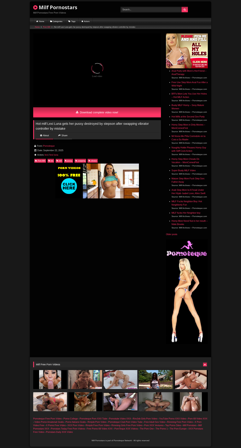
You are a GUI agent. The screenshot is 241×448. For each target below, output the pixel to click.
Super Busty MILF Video (184, 170)
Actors (87, 21)
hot (52, 161)
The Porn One (147, 429)
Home (41, 21)
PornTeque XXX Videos (126, 429)
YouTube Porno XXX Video (172, 418)
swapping (81, 161)
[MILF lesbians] (120, 379)
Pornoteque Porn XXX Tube (93, 418)
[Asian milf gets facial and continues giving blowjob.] (50, 379)
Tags (73, 21)
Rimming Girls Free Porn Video (126, 425)
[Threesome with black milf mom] (156, 379)
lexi (46, 155)
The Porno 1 (162, 429)
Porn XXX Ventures (153, 425)
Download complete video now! (98, 112)
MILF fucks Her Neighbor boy (186, 213)
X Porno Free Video (56, 425)
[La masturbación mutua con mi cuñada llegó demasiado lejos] (156, 401)
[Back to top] (232, 439)
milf (60, 161)
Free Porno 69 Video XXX (100, 429)
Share (64, 135)
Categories (57, 21)
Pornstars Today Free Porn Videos (68, 429)
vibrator (94, 161)
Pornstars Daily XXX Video (59, 432)
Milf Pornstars (189, 425)
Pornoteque (49, 146)
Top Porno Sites (173, 425)
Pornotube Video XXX (120, 418)
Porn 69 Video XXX (197, 418)
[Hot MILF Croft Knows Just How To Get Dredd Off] (50, 401)
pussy (69, 161)
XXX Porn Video (76, 425)
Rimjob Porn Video (97, 422)
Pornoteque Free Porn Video (47, 418)
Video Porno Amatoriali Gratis (49, 422)
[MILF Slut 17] (120, 401)
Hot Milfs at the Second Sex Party (188, 116)
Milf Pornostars (57, 7)
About (46, 135)
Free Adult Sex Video (154, 422)
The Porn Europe (178, 429)
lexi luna (54, 155)
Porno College (70, 418)
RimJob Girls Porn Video (145, 418)
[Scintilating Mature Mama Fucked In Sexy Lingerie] (191, 379)
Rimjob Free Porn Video (98, 425)
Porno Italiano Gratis (76, 422)
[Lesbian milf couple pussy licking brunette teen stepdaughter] (85, 379)
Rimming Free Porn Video (180, 422)
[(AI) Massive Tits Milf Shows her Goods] (191, 401)
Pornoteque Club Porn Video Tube (125, 422)
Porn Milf (46, 27)
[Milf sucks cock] (85, 401)
